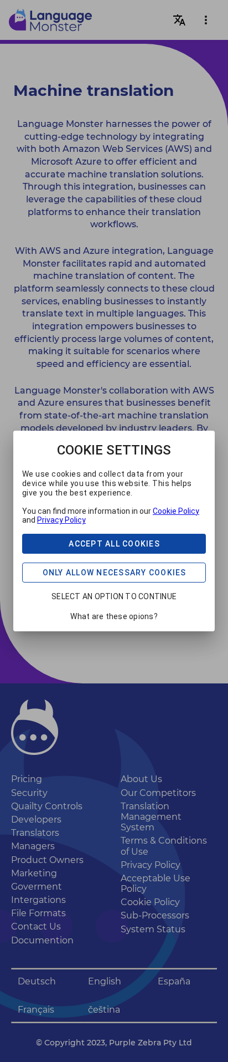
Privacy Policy (61, 519)
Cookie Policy (176, 511)
